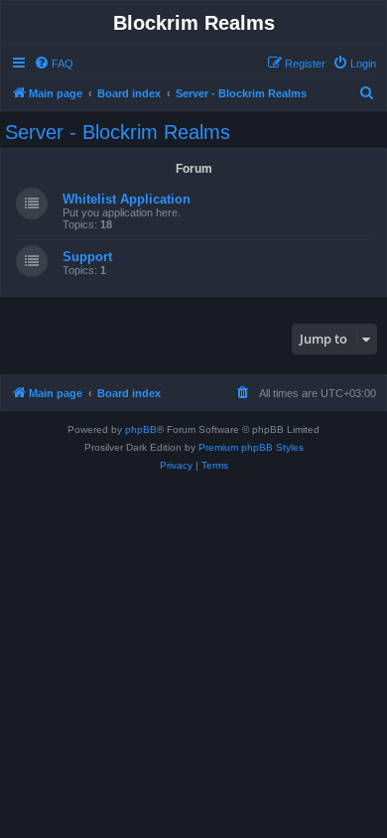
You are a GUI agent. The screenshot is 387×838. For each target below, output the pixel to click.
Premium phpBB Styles (251, 447)
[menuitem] (53, 63)
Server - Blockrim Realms (117, 132)
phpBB (141, 429)
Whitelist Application (127, 199)
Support (87, 256)
